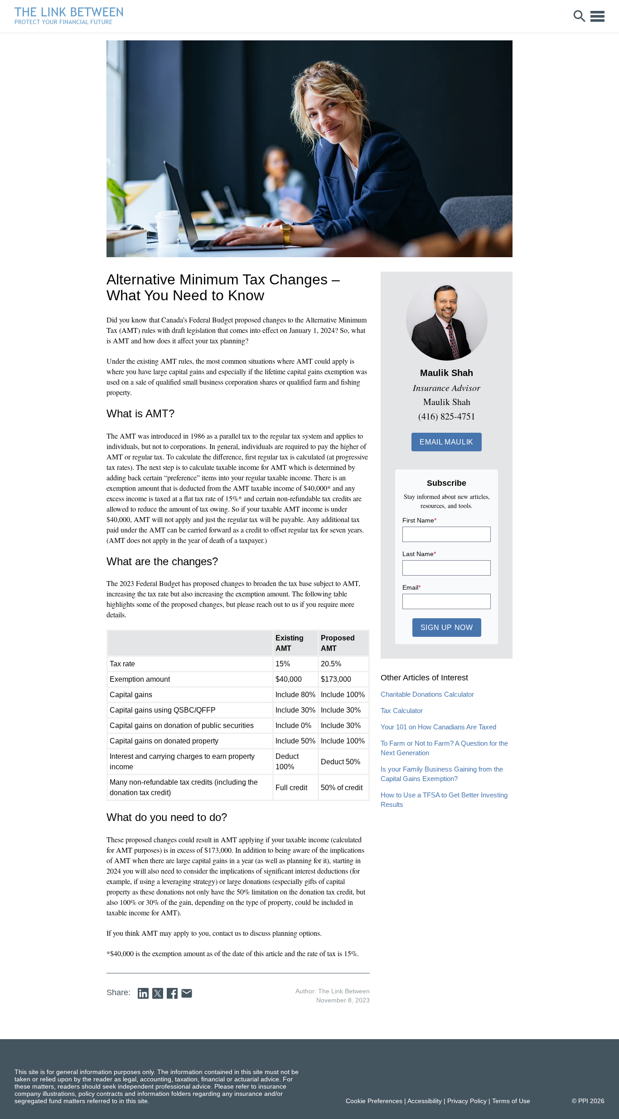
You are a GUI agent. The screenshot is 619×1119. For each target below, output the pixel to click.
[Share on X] (157, 993)
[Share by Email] (186, 993)
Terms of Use (511, 1100)
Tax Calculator (402, 710)
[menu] (597, 16)
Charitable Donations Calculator (427, 694)
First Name (419, 520)
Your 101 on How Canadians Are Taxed (438, 727)
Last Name (419, 553)
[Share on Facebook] (172, 993)
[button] (446, 442)
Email (411, 587)
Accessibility (424, 1100)
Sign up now (447, 627)
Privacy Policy (467, 1100)
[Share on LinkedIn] (143, 993)
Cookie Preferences (374, 1100)
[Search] (579, 16)
